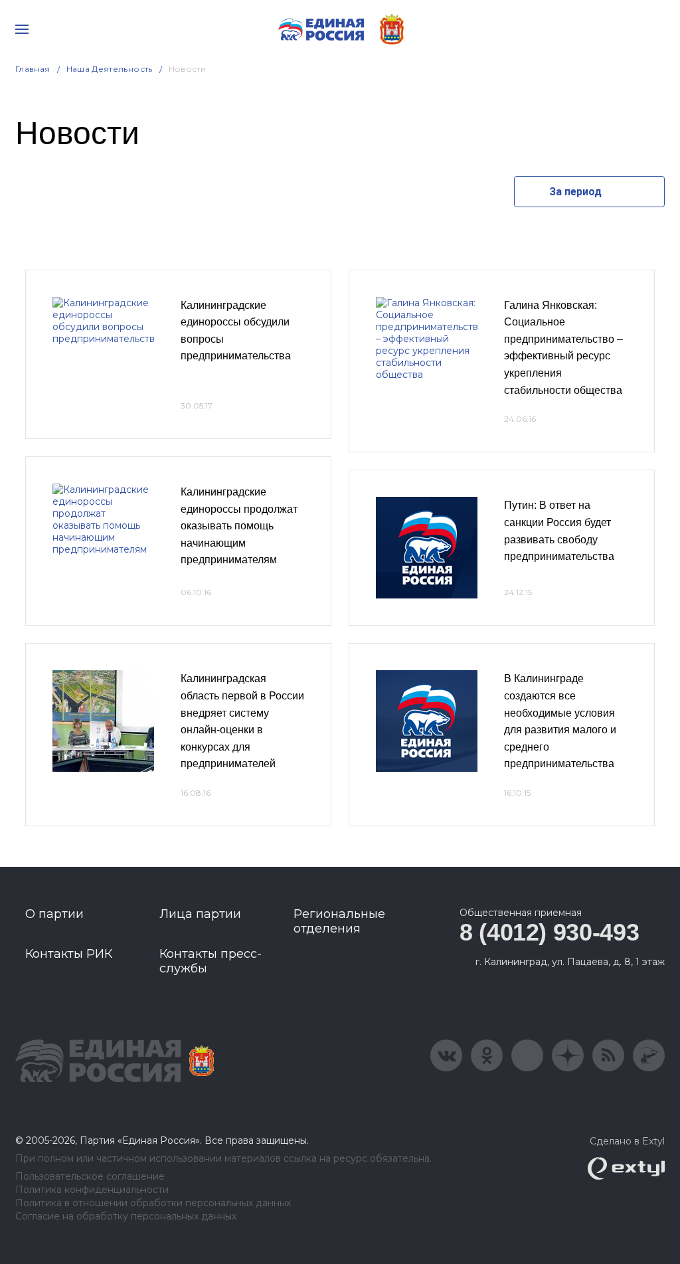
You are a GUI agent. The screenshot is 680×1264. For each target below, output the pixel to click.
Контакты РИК (68, 954)
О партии (54, 914)
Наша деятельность (109, 69)
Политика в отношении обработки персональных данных (153, 1203)
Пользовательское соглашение (90, 1176)
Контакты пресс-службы (210, 961)
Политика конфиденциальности (92, 1190)
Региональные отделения (339, 921)
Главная (32, 69)
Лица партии (200, 914)
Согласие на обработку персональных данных (125, 1216)
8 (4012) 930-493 (549, 932)
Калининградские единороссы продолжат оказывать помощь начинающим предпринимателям (239, 525)
